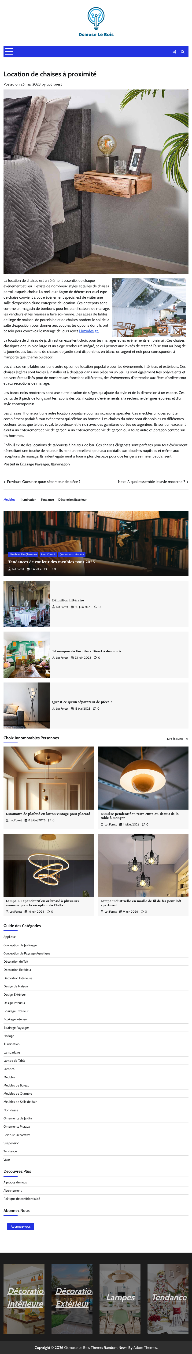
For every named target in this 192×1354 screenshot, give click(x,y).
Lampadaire (12, 1052)
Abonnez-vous (21, 1226)
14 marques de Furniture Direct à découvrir (86, 651)
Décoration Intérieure (18, 978)
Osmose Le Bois (77, 1347)
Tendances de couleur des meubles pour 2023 (51, 561)
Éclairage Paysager (34, 464)
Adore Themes (145, 1347)
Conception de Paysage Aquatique (27, 953)
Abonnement (13, 1190)
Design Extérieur (15, 994)
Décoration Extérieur (72, 499)
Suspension (11, 1143)
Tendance (47, 499)
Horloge (9, 1036)
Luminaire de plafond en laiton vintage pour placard (48, 814)
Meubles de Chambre (23, 554)
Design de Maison (16, 986)
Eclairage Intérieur (16, 1019)
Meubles (9, 499)
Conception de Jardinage (20, 945)
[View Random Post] (174, 51)
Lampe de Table (14, 1060)
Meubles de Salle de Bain (20, 1102)
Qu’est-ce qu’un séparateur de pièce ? (82, 702)
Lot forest (54, 84)
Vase (7, 1159)
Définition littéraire (68, 600)
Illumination (60, 464)
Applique (10, 937)
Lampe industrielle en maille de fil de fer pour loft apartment (141, 903)
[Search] (182, 51)
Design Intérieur (14, 1003)
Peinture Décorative (17, 1135)
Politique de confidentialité (22, 1198)
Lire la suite (175, 738)
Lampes (9, 1069)
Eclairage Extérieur (16, 1011)
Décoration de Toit (16, 961)
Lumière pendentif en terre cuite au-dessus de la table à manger (140, 816)
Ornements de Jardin (18, 1118)
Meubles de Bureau (16, 1085)
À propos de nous (15, 1182)
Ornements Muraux (72, 554)
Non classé (48, 554)
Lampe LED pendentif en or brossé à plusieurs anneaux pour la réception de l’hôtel (42, 903)
